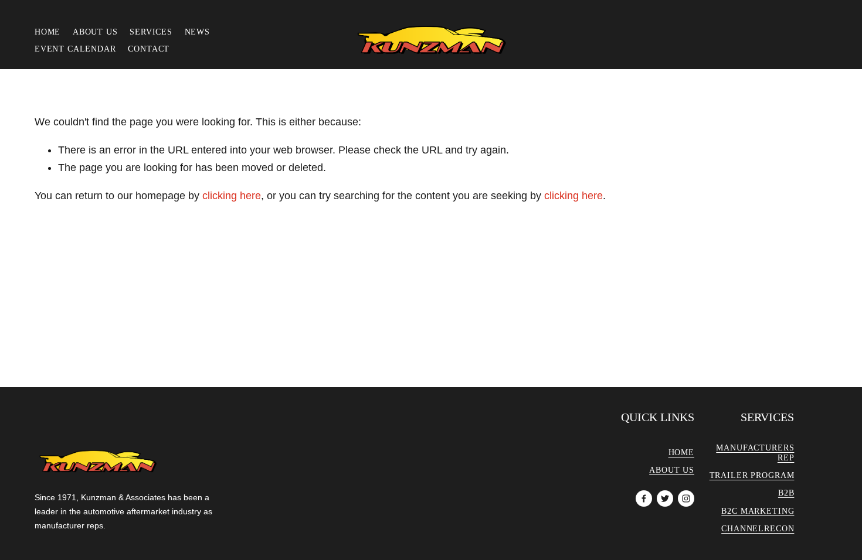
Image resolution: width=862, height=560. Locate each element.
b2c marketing (757, 510)
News (197, 31)
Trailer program (752, 475)
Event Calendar (75, 48)
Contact (148, 48)
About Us (95, 31)
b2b (786, 492)
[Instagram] (686, 498)
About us (671, 469)
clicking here (231, 196)
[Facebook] (644, 498)
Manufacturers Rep (755, 452)
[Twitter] (665, 498)
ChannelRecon (757, 528)
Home (47, 31)
